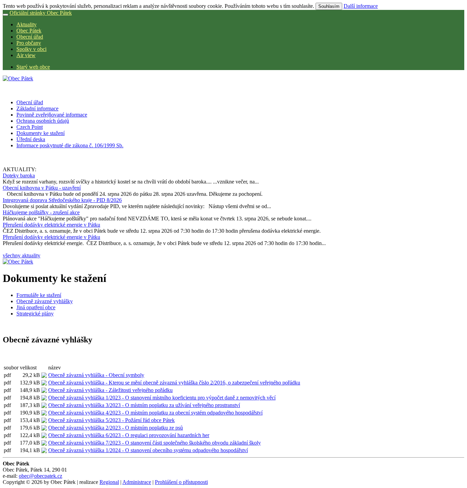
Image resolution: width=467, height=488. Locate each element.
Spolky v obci (31, 49)
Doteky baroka (19, 175)
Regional (109, 482)
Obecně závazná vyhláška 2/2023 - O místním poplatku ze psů (115, 428)
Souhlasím (328, 6)
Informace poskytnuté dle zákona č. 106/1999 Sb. (69, 145)
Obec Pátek (28, 30)
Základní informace (37, 108)
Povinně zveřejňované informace (51, 115)
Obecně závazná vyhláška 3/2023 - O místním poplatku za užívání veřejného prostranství (144, 405)
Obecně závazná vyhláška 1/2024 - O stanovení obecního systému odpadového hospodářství (148, 450)
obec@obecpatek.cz (40, 476)
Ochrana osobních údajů (42, 121)
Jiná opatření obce (35, 307)
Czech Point (29, 127)
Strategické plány (35, 313)
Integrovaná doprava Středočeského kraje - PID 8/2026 (62, 200)
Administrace (136, 482)
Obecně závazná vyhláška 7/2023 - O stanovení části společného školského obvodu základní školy (154, 443)
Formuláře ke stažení (38, 295)
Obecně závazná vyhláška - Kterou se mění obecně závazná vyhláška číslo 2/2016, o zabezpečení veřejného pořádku (174, 382)
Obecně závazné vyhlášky (44, 301)
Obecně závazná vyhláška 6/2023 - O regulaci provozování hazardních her (128, 435)
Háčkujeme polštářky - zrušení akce (41, 212)
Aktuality (26, 24)
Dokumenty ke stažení (40, 133)
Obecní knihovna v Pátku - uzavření (42, 188)
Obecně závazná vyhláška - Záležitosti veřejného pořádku (110, 390)
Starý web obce (33, 67)
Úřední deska (30, 139)
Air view (26, 55)
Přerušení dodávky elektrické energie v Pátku (51, 225)
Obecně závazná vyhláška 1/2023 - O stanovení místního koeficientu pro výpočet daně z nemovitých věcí (162, 398)
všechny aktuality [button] (21, 255)
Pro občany (28, 43)
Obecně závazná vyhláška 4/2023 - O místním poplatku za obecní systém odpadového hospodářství (155, 413)
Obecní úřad (29, 37)
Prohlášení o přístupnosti (181, 482)
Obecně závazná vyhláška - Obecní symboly (96, 375)
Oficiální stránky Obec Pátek (41, 13)
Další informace (361, 6)
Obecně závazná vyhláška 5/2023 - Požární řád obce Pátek (111, 420)
